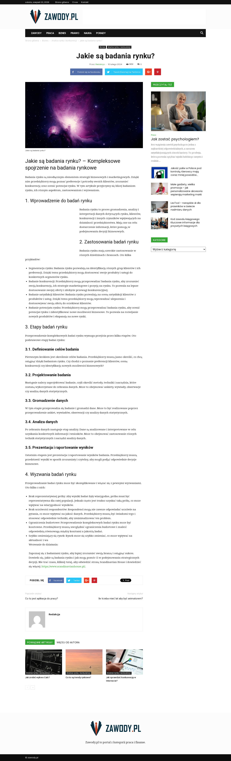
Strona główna (62, 2)
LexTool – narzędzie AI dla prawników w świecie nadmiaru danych (186, 206)
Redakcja (100, 64)
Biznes (62, 33)
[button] (202, 33)
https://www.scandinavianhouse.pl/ (63, 566)
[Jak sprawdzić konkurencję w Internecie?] (124, 662)
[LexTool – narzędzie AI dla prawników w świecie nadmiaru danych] (159, 207)
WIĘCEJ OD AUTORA (68, 642)
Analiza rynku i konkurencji (119, 47)
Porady (101, 33)
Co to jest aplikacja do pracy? (41, 598)
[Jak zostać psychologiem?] (178, 111)
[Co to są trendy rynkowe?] (84, 662)
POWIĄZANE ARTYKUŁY (40, 642)
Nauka (87, 33)
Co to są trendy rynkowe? (78, 677)
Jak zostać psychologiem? (175, 139)
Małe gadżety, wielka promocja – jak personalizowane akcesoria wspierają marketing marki (186, 189)
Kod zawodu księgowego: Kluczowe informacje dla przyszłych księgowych (185, 222)
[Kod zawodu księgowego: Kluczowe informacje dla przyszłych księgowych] (159, 223)
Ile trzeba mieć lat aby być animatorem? (120, 598)
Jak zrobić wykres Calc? (37, 677)
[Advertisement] (144, 16)
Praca (50, 33)
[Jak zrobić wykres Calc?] (43, 662)
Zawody (36, 33)
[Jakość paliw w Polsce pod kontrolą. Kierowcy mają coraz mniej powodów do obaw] (159, 172)
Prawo (75, 33)
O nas (75, 2)
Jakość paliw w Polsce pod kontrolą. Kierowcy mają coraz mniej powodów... (186, 172)
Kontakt (84, 2)
